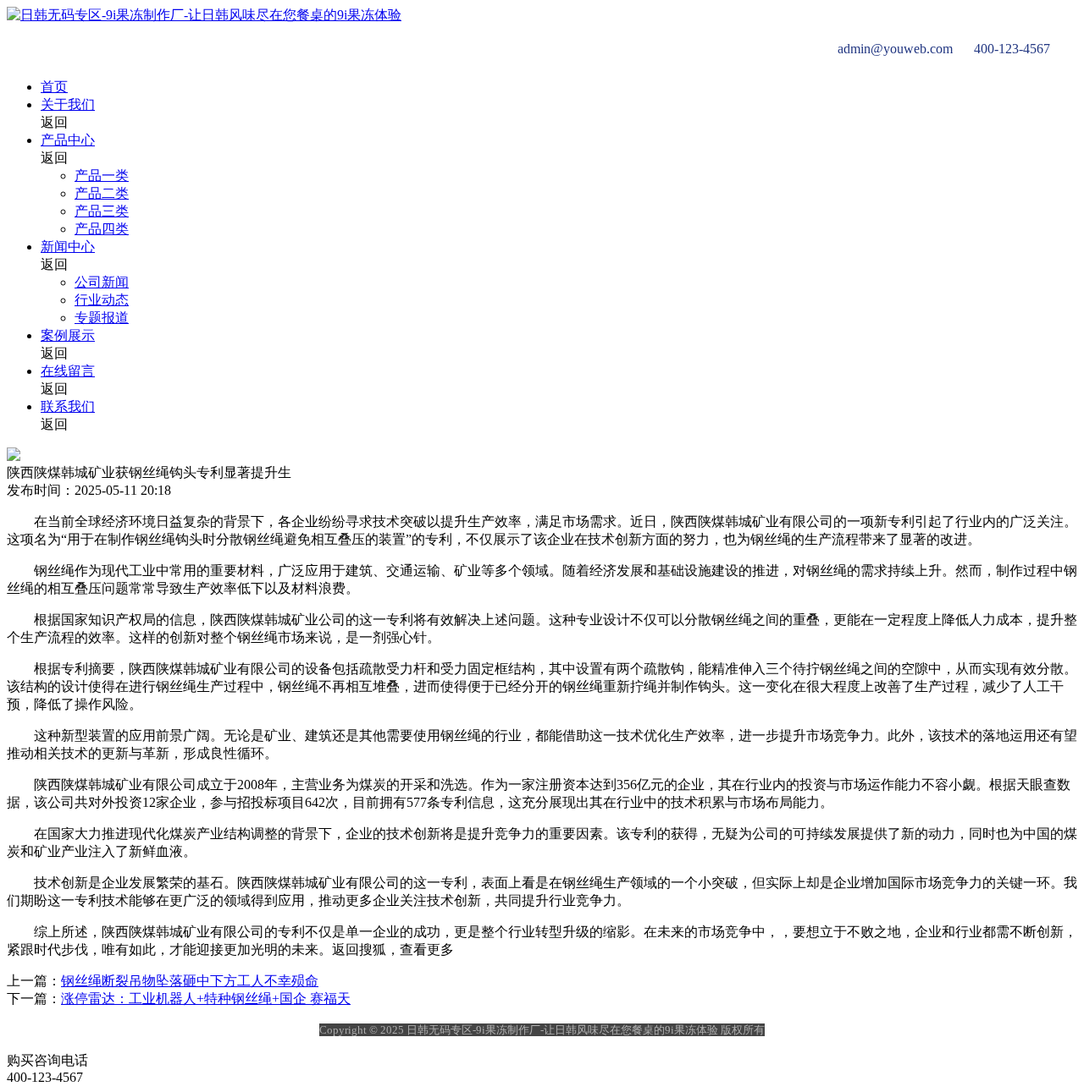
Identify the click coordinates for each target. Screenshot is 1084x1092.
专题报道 (102, 317)
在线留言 (68, 371)
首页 (54, 87)
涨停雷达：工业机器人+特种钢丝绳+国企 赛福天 (206, 998)
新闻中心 (68, 246)
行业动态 (102, 300)
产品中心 (68, 140)
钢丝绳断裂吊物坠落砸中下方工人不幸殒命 (189, 981)
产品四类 (102, 229)
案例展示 (68, 335)
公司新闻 (102, 282)
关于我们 (68, 104)
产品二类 (102, 193)
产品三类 (102, 211)
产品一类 (102, 175)
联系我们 (68, 406)
